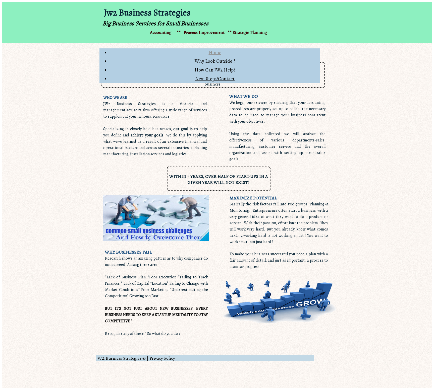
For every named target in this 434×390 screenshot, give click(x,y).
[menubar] (209, 65)
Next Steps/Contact (215, 78)
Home (215, 52)
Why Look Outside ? (215, 61)
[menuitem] (215, 52)
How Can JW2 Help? (215, 70)
